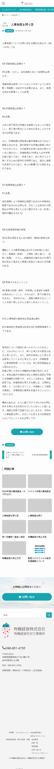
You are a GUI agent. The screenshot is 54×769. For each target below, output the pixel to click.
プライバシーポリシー (40, 753)
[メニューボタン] (3, 3)
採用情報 (35, 746)
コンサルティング (22, 732)
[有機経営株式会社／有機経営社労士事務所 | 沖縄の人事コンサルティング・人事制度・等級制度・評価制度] (27, 3)
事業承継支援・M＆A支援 (15, 739)
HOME (11, 732)
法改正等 (9, 31)
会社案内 (35, 739)
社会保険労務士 (36, 732)
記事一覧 (35, 742)
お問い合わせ (36, 749)
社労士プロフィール (37, 736)
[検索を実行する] (49, 615)
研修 (28, 739)
